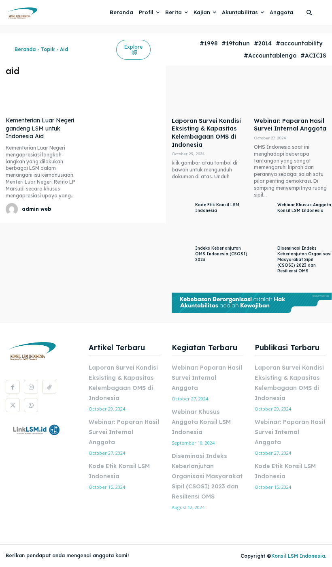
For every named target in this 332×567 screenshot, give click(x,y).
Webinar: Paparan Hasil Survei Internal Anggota (290, 125)
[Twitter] (13, 405)
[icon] (8, 49)
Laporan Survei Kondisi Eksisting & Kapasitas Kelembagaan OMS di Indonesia (206, 132)
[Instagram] (31, 387)
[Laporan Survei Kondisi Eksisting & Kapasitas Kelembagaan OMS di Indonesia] (211, 93)
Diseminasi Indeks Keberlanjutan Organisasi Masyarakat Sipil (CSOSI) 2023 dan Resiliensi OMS (304, 260)
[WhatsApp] (31, 405)
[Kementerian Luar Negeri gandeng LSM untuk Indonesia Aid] (43, 96)
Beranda (25, 49)
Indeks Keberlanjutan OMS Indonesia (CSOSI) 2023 (221, 254)
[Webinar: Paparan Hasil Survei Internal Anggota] (293, 93)
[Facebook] (13, 387)
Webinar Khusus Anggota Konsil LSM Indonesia (304, 207)
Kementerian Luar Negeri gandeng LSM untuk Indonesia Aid (40, 128)
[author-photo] (13, 209)
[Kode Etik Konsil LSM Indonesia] (181, 222)
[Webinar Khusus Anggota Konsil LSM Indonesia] (263, 222)
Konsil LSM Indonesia (298, 556)
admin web (36, 209)
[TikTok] (49, 387)
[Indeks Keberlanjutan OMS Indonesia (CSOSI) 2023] (181, 265)
